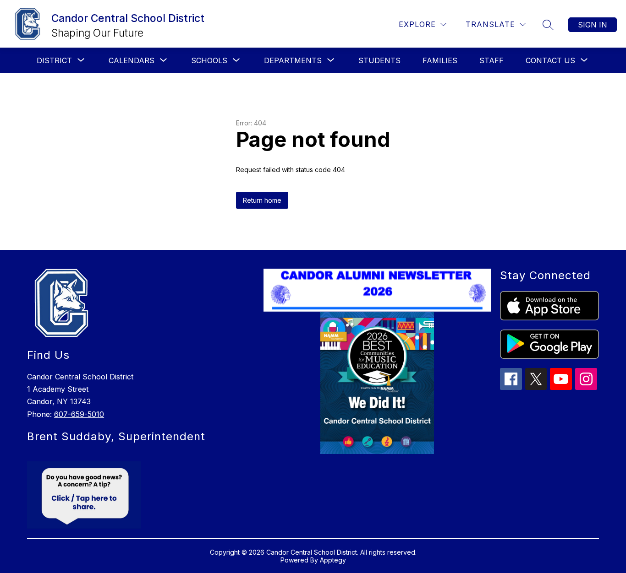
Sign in (592, 24)
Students (379, 60)
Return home (262, 200)
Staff (491, 60)
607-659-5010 (79, 414)
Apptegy (333, 560)
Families (440, 60)
